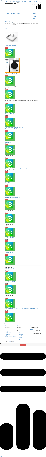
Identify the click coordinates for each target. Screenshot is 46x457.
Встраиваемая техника (34, 11)
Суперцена (6, 28)
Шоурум (19, 332)
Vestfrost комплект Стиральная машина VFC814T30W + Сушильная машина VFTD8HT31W (14, 128)
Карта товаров (10, 336)
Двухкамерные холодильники (7, 13)
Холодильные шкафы (39, 11)
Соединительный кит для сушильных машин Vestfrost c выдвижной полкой (12, 197)
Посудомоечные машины (26, 11)
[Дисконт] (18, 325)
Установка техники (35, 1)
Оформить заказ (23, 345)
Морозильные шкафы (13, 12)
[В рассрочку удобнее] (7, 325)
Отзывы (19, 339)
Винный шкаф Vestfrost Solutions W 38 (9, 252)
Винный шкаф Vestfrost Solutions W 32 (9, 211)
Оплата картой (20, 335)
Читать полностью (31, 329)
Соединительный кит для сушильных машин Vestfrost (10, 45)
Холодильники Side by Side (7, 15)
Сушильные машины (22, 11)
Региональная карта (14, 336)
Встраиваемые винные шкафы (34, 20)
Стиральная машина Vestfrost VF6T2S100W (9, 114)
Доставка (22, 1)
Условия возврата (20, 338)
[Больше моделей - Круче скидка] (23, 21)
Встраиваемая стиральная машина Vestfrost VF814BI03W (11, 87)
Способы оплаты (25, 1)
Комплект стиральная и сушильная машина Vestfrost (18, 14)
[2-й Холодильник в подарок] (33, 325)
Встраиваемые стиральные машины (34, 15)
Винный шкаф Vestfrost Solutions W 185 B (9, 269)
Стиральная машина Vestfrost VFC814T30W (9, 238)
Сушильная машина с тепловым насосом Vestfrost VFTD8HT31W (11, 73)
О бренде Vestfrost (10, 1)
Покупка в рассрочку (30, 1)
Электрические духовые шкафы (34, 13)
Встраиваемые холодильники (34, 16)
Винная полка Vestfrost (7, 183)
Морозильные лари (13, 13)
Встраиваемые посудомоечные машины (34, 18)
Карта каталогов (6, 336)
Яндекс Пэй (20, 331)
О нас (19, 333)
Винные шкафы (30, 11)
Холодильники (7, 331)
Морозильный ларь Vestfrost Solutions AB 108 (9, 142)
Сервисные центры (18, 1)
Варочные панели (35, 12)
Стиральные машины (18, 11)
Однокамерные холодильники (7, 12)
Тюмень (7, 1)
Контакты (14, 1)
